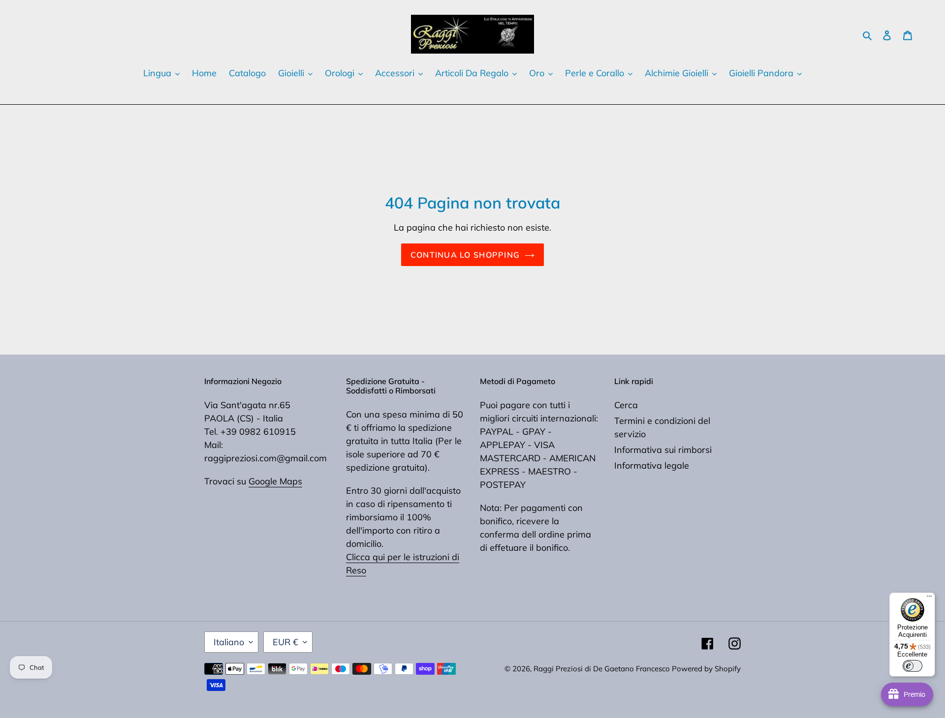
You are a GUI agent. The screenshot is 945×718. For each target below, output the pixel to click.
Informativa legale (651, 465)
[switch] (912, 666)
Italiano (229, 642)
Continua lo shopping (465, 255)
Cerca (626, 405)
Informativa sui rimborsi (663, 449)
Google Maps (275, 481)
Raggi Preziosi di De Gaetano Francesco (603, 668)
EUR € (285, 642)
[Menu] (929, 598)
